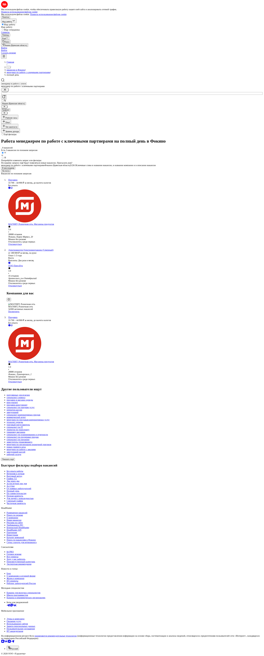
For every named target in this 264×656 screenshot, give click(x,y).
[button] (4, 48)
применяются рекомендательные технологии (56, 636)
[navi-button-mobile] (4, 56)
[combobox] (14, 83)
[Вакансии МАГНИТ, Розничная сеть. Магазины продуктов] (134, 206)
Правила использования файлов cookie (48, 14)
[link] (5, 41)
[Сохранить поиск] (4, 97)
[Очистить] (5, 90)
